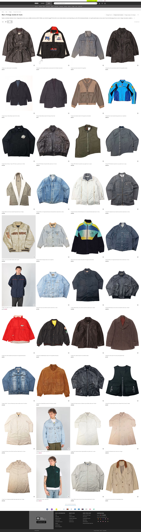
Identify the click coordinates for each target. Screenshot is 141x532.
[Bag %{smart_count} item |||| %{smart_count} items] (105, 3)
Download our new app (92, 0)
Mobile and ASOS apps (86, 515)
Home (3, 11)
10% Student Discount (58, 521)
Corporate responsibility (73, 518)
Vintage (10, 11)
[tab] (36, 6)
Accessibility (104, 530)
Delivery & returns (58, 518)
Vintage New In (109, 14)
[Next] (138, 15)
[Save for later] (34, 65)
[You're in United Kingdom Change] (105, 1)
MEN (49, 3)
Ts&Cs (101, 530)
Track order (57, 516)
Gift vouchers (85, 516)
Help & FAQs (100, 0)
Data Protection (57, 524)
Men (6, 11)
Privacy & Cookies (96, 530)
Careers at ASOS (72, 516)
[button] (98, 518)
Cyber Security (71, 521)
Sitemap (56, 523)
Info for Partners (85, 521)
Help (56, 515)
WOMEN (42, 3)
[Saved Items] (102, 3)
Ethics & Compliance (58, 526)
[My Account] (99, 3)
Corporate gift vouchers (86, 518)
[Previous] (104, 15)
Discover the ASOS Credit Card (88, 523)
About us (70, 515)
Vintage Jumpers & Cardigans (130, 14)
